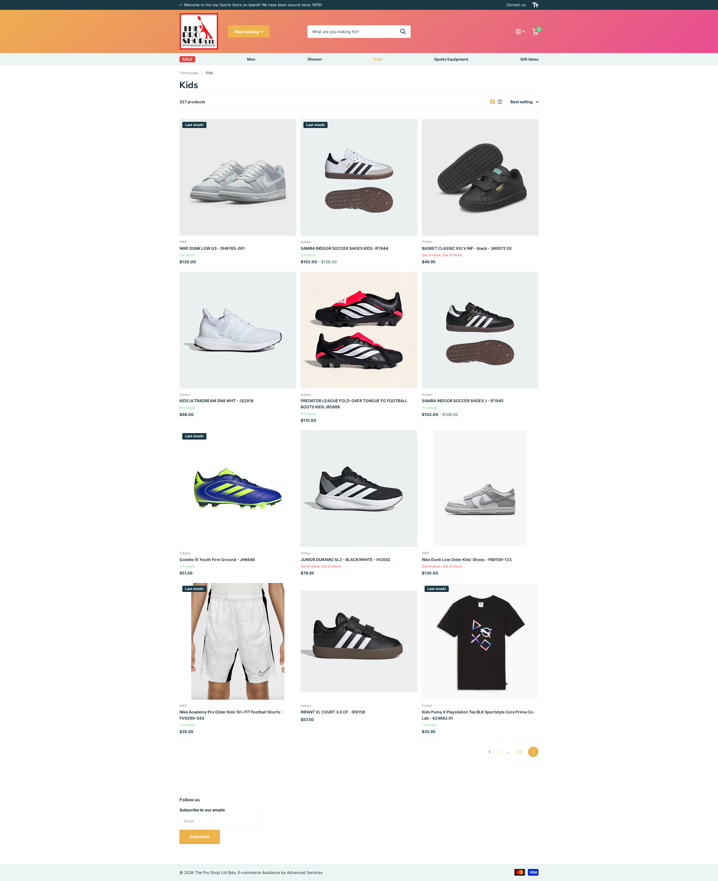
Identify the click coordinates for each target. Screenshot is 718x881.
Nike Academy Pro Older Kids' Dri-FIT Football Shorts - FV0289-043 (231, 715)
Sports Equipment (451, 59)
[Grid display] (492, 102)
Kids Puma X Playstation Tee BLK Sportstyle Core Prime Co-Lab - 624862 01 (478, 715)
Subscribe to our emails (202, 809)
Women (314, 59)
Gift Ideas (529, 59)
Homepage (189, 72)
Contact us (516, 5)
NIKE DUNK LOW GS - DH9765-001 (212, 248)
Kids (378, 59)
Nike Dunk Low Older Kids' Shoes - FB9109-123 (467, 559)
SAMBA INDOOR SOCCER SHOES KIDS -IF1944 (344, 248)
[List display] (500, 102)
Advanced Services (305, 872)
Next (533, 752)
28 (519, 751)
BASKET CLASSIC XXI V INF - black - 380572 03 (467, 248)
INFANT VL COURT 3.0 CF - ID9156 (333, 712)
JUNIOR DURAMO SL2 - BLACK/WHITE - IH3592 (345, 559)
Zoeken (403, 31)
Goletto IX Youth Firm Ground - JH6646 (217, 559)
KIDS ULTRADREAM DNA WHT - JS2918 (217, 400)
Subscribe (200, 836)
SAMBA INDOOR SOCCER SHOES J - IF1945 (462, 400)
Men (251, 59)
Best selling (521, 101)
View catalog (247, 31)
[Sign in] (520, 31)
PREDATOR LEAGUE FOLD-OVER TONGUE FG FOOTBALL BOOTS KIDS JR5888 (354, 403)
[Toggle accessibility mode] (535, 5)
